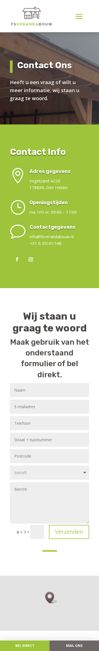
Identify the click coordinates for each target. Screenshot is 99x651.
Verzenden (69, 531)
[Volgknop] (17, 259)
